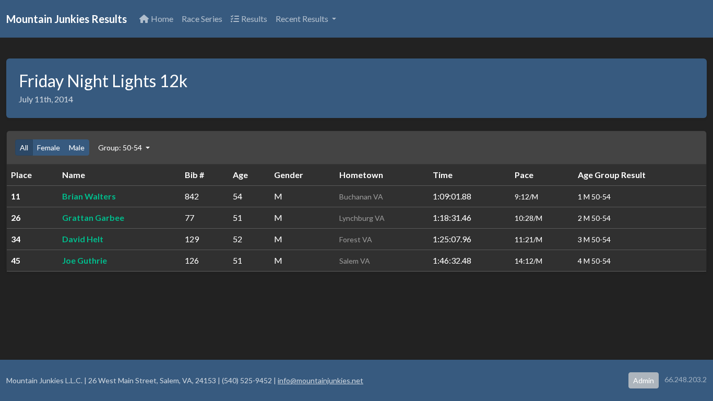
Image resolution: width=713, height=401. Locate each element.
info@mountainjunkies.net (320, 380)
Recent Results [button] (303, 18)
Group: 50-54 (121, 147)
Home (162, 18)
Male (77, 147)
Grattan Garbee (93, 217)
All (24, 147)
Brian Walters (89, 196)
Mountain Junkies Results (66, 19)
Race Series (202, 18)
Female (48, 147)
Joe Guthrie (84, 260)
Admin (643, 380)
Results (254, 18)
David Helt (82, 239)
